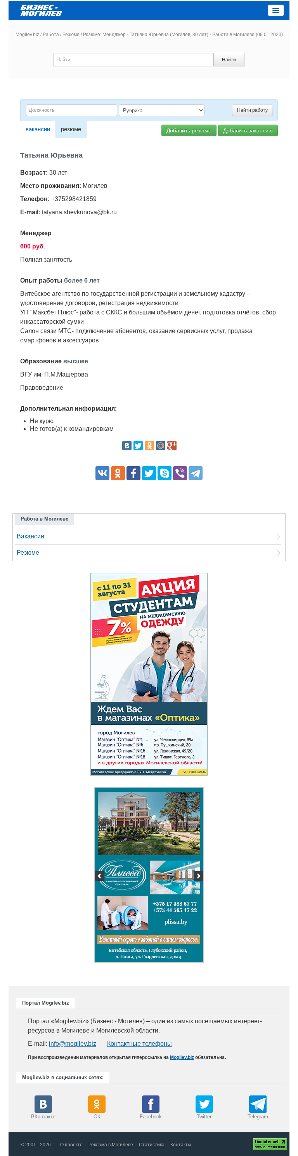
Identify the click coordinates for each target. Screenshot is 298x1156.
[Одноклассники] (149, 445)
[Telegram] (196, 473)
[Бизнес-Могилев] (41, 10)
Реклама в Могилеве (110, 1144)
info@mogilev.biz (72, 1043)
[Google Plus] (172, 445)
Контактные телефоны (139, 1043)
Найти (229, 59)
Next (197, 877)
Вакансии (30, 536)
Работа (51, 34)
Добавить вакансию (248, 130)
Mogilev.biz (27, 34)
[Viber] (180, 473)
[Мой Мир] (160, 445)
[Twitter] (138, 445)
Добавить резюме (188, 130)
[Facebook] (133, 473)
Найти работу (252, 110)
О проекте (71, 1144)
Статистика (152, 1144)
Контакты (180, 1144)
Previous (100, 877)
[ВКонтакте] (127, 445)
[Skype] (165, 473)
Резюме (71, 34)
